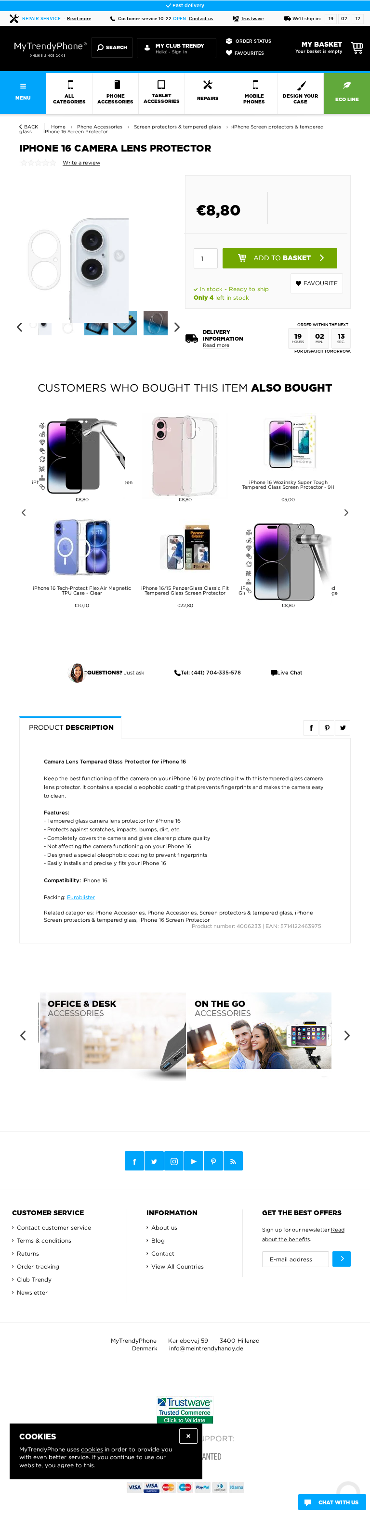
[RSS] (233, 1160)
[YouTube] (193, 1160)
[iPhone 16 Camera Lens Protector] (74, 258)
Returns (28, 1253)
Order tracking (38, 1266)
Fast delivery (187, 5)
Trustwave (252, 19)
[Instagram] (174, 1161)
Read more (79, 19)
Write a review (81, 162)
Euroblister (81, 897)
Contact (162, 1253)
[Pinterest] (213, 1161)
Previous (19, 327)
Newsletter (32, 1292)
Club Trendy (34, 1279)
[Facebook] (134, 1160)
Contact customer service (54, 1227)
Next (177, 327)
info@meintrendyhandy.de (206, 1348)
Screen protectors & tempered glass (245, 912)
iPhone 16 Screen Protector (174, 920)
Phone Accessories (120, 912)
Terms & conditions (44, 1240)
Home (58, 126)
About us (164, 1227)
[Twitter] (154, 1160)
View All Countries (177, 1266)
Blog (158, 1240)
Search (116, 47)
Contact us (201, 19)
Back (31, 126)
